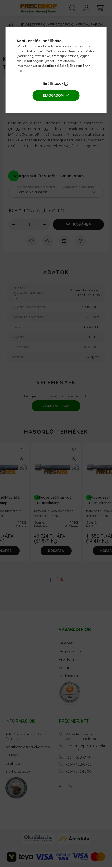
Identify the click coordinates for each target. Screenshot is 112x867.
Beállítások (53, 83)
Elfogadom (53, 95)
